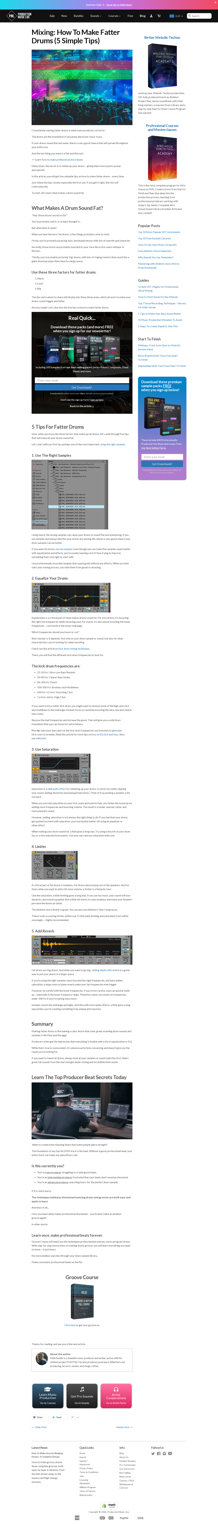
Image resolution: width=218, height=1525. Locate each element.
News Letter (125, 1476)
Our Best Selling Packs (153, 447)
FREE (167, 386)
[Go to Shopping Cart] (159, 16)
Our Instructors (127, 1469)
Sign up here (96, 399)
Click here (69, 1325)
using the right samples (112, 444)
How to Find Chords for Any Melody (158, 296)
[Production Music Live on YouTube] (170, 1454)
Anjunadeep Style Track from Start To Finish (162, 365)
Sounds (95, 16)
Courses (113, 16)
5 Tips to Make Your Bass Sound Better (159, 313)
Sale (52, 16)
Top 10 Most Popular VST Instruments (159, 231)
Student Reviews (127, 1461)
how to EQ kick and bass (105, 734)
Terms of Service (87, 1491)
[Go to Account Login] (151, 16)
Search (82, 1457)
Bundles (78, 16)
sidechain (41, 738)
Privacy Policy (86, 1468)
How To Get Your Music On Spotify (157, 244)
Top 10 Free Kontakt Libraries (154, 238)
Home (82, 1453)
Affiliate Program (87, 1487)
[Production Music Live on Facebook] (159, 1454)
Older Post (41, 1427)
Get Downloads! (82, 387)
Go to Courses (48, 1398)
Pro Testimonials (127, 1465)
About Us (123, 1457)
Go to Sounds (82, 1399)
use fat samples (64, 548)
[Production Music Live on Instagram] (164, 1454)
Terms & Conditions (88, 1472)
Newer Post (122, 1427)
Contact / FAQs (126, 1480)
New (64, 16)
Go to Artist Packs (116, 1398)
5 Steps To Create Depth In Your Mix (158, 326)
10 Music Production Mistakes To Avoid (160, 319)
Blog (143, 16)
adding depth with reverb (105, 970)
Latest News (40, 1447)
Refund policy (86, 1495)
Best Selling (124, 1473)
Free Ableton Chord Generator (155, 250)
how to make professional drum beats (62, 159)
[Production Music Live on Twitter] (153, 1454)
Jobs (81, 1476)
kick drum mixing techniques (74, 648)
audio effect (59, 788)
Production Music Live (118, 1512)
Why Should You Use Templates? (155, 257)
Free (130, 16)
